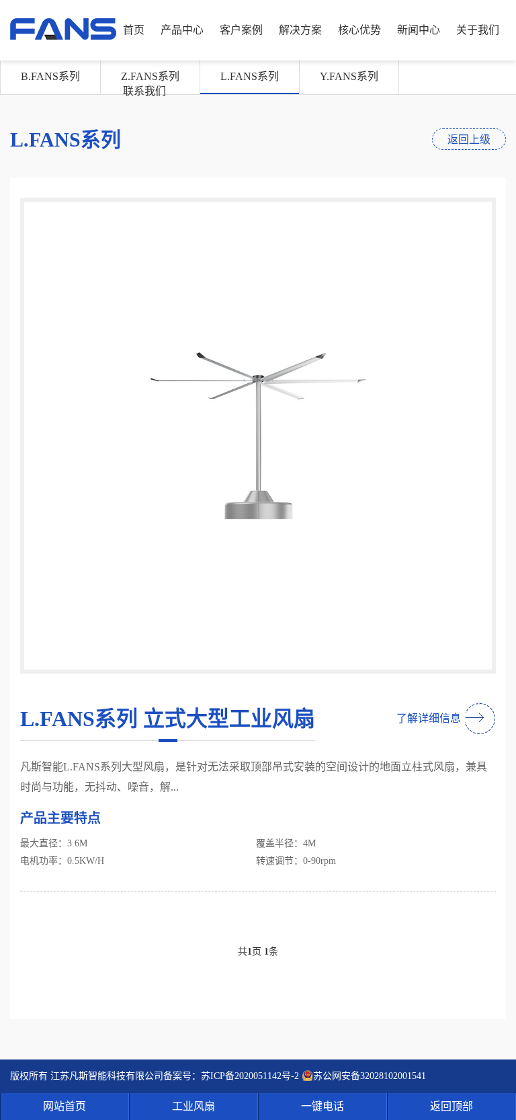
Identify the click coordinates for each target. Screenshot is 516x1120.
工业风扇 (193, 1106)
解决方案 (300, 30)
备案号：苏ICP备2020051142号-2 (231, 1076)
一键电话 (322, 1106)
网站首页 (64, 1106)
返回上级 (468, 139)
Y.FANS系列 (349, 76)
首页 (133, 30)
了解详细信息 (428, 718)
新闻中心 (418, 30)
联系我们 (144, 91)
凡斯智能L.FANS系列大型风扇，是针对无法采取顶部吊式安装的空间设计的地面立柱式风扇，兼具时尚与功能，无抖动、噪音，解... (253, 777)
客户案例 (241, 30)
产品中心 (182, 30)
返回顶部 (451, 1106)
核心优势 (359, 30)
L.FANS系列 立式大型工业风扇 (167, 719)
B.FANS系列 (50, 76)
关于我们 (477, 30)
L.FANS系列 (249, 76)
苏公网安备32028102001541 (369, 1076)
